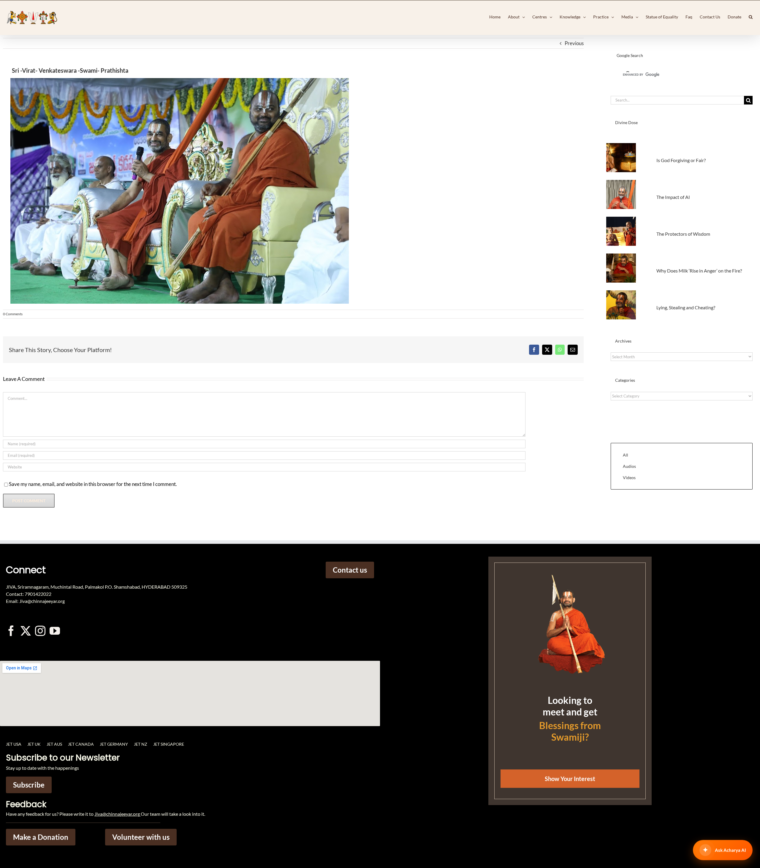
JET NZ (140, 744)
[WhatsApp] (560, 350)
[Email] (573, 350)
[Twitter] (25, 630)
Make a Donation (40, 837)
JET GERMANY (114, 744)
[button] (751, 17)
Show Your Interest (570, 778)
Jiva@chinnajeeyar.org (117, 814)
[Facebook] (534, 350)
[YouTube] (55, 630)
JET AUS (54, 744)
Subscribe (29, 784)
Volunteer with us (141, 837)
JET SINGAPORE (168, 744)
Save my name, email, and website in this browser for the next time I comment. (93, 484)
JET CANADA (81, 744)
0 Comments (13, 314)
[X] (547, 350)
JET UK (34, 744)
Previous (574, 43)
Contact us (350, 570)
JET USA (13, 744)
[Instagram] (40, 630)
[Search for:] (677, 99)
